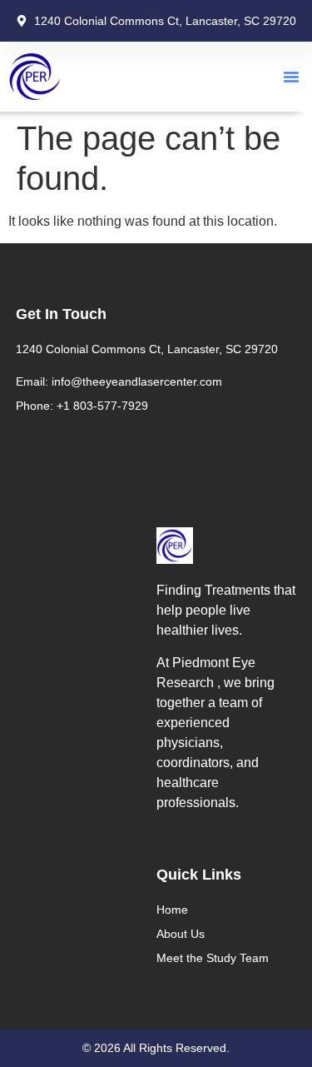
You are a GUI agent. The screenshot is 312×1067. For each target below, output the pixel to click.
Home (172, 909)
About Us (180, 933)
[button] (291, 76)
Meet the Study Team (212, 958)
